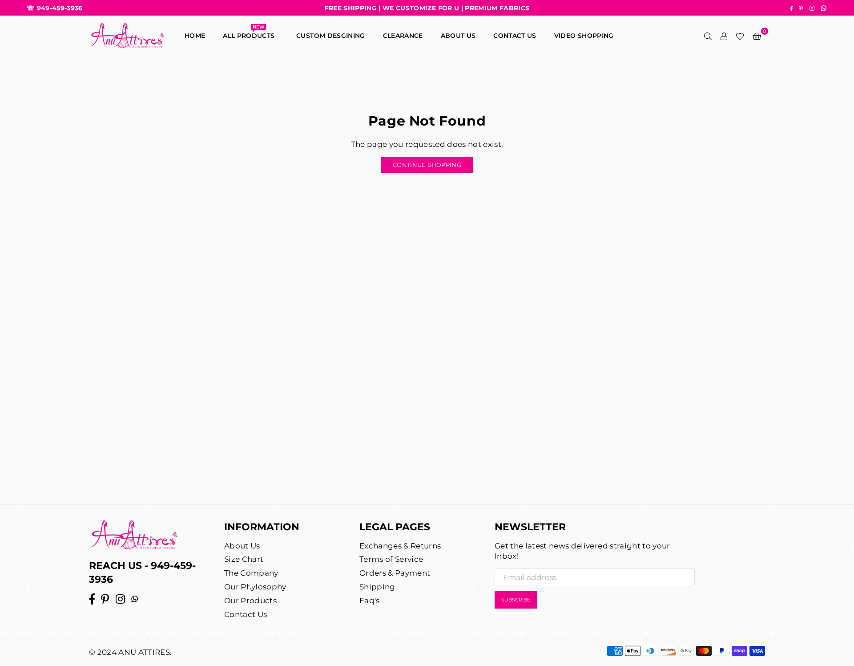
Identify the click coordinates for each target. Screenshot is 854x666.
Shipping (377, 586)
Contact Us (245, 614)
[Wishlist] (740, 35)
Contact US (514, 36)
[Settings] (724, 35)
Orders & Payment (394, 573)
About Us (458, 36)
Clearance (403, 36)
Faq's (369, 600)
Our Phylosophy (255, 586)
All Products (250, 33)
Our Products (250, 600)
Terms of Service (391, 559)
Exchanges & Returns (400, 545)
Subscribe (515, 600)
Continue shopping (427, 164)
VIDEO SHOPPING (584, 36)
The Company (251, 573)
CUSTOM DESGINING (330, 36)
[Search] (708, 35)
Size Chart (243, 559)
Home (195, 36)
